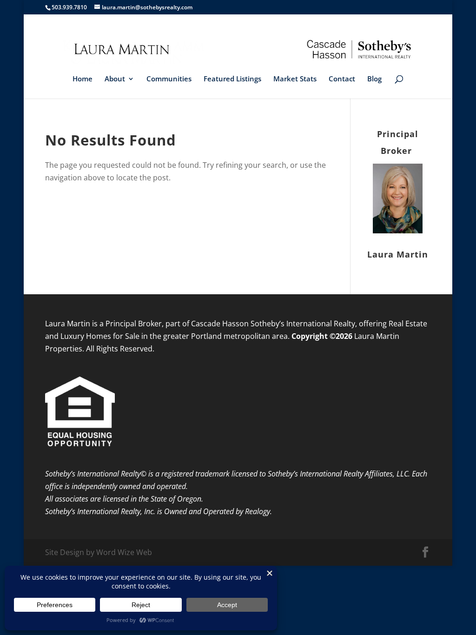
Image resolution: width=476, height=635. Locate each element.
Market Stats (295, 79)
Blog (374, 79)
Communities (169, 79)
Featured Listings (232, 79)
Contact (342, 79)
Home (83, 79)
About (115, 79)
